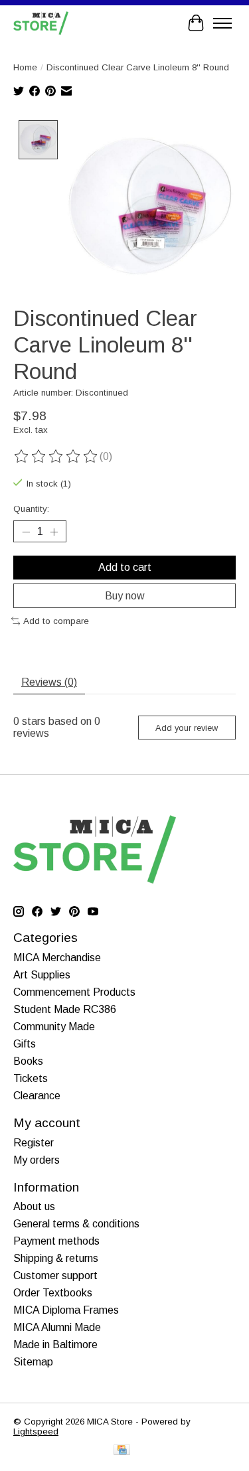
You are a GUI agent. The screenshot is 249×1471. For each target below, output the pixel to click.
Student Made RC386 (64, 1009)
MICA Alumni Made (57, 1327)
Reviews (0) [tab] (49, 682)
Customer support (55, 1275)
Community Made (54, 1026)
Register (33, 1142)
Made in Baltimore (55, 1344)
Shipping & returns (55, 1258)
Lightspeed (35, 1431)
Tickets (30, 1078)
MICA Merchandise (57, 957)
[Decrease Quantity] (26, 531)
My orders (36, 1160)
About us (34, 1206)
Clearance (36, 1095)
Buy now (125, 595)
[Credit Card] (122, 1450)
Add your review (186, 728)
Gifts (24, 1043)
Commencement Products (74, 992)
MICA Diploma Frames (66, 1310)
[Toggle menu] (222, 23)
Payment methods (56, 1241)
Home (25, 67)
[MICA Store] (40, 23)
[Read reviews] (56, 457)
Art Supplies (41, 974)
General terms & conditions (76, 1223)
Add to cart (124, 567)
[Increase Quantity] (53, 531)
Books (28, 1061)
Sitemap (33, 1361)
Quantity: (31, 509)
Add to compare (56, 621)
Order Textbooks (52, 1292)
